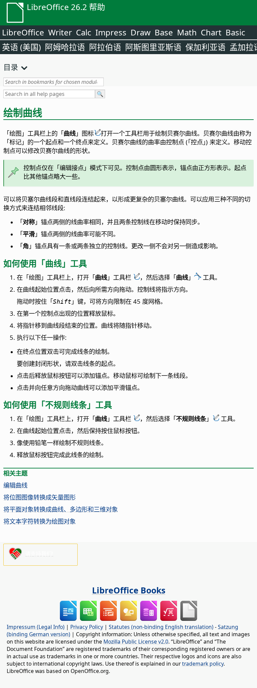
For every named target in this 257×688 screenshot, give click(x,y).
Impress (110, 32)
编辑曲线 (15, 485)
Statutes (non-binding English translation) (161, 627)
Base (164, 32)
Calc (83, 32)
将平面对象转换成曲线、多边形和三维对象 (60, 509)
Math (187, 32)
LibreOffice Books (128, 590)
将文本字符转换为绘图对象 (39, 521)
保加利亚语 (205, 46)
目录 (10, 67)
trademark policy (203, 663)
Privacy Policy (86, 627)
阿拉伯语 (105, 46)
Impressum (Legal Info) (36, 627)
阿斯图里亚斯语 (153, 46)
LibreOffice (23, 32)
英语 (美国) (21, 46)
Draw (141, 32)
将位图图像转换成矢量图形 (39, 497)
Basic (235, 32)
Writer (60, 32)
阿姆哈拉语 (65, 46)
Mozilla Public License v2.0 (135, 641)
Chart (211, 32)
